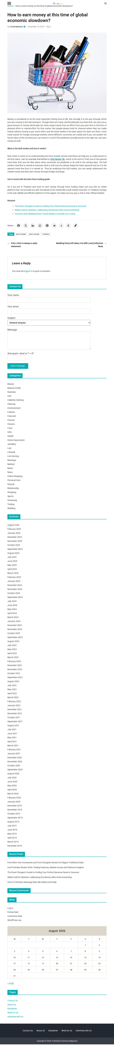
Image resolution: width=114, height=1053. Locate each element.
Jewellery (11, 444)
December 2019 (14, 805)
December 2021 (14, 709)
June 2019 (12, 830)
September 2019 (15, 817)
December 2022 (14, 665)
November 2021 (14, 713)
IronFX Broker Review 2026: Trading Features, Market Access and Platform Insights (45, 867)
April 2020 (12, 789)
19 (43, 964)
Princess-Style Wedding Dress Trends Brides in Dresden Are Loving (45, 214)
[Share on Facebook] (18, 225)
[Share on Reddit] (54, 225)
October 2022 (13, 673)
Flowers (11, 424)
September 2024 (15, 597)
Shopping (11, 492)
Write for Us (12, 1012)
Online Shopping (14, 476)
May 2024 (12, 609)
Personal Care (13, 480)
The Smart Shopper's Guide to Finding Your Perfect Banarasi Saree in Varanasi (50, 206)
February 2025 (14, 577)
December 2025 (14, 537)
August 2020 (13, 773)
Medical (11, 464)
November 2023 (14, 629)
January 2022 (13, 705)
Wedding (11, 508)
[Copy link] (75, 225)
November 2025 (14, 541)
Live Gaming (13, 456)
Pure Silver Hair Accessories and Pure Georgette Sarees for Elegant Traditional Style (45, 862)
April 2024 (12, 613)
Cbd (9, 396)
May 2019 (12, 834)
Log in (10, 908)
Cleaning (11, 404)
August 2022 (13, 681)
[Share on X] (25, 225)
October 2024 (13, 593)
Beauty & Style (14, 388)
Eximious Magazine (69, 1041)
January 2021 (13, 753)
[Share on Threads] (68, 225)
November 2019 (14, 809)
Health (10, 436)
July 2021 (11, 729)
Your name (13, 295)
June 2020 (12, 781)
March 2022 (13, 697)
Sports (10, 496)
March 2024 (13, 617)
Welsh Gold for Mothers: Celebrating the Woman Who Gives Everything (47, 210)
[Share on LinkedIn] (33, 225)
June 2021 (12, 733)
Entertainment (14, 408)
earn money (34, 234)
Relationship (13, 488)
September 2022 (15, 677)
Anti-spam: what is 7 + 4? (20, 353)
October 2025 (13, 545)
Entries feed (12, 912)
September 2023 (15, 637)
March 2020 (13, 793)
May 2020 (12, 785)
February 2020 (14, 797)
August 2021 (13, 725)
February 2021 (14, 749)
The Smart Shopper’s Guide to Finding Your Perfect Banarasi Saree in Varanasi (43, 872)
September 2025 (15, 549)
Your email (13, 306)
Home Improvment (16, 440)
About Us (11, 1004)
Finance (11, 420)
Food (9, 428)
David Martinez (16, 27)
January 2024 (13, 621)
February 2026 (14, 529)
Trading (10, 504)
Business (11, 392)
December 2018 (14, 846)
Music (10, 468)
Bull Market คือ (58, 159)
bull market (21, 234)
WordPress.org (14, 920)
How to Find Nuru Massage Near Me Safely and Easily (32, 882)
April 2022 (12, 693)
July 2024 (11, 601)
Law (9, 448)
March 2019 (13, 842)
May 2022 (12, 689)
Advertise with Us (15, 1016)
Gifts (9, 432)
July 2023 (11, 645)
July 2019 (11, 825)
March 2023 (13, 657)
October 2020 (13, 765)
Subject (11, 318)
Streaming (12, 500)
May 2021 (12, 737)
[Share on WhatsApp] (40, 225)
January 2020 (13, 801)
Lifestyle (11, 452)
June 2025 (12, 561)
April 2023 (12, 653)
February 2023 (14, 661)
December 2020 (14, 757)
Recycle (10, 484)
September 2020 (15, 769)
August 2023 (13, 641)
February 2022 (14, 701)
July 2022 (11, 685)
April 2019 (12, 838)
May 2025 (12, 565)
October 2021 (13, 717)
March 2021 (13, 745)
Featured (11, 416)
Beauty (10, 384)
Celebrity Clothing (15, 400)
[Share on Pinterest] (47, 225)
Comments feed (14, 916)
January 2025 (13, 581)
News (10, 472)
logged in (28, 271)
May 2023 (12, 649)
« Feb (10, 983)
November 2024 (14, 589)
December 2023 (14, 625)
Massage (11, 460)
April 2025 (12, 569)
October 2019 (13, 813)
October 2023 (13, 633)
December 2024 (14, 585)
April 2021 (12, 741)
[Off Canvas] (9, 3)
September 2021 (15, 721)
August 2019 (13, 821)
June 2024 (12, 605)
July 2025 (11, 557)
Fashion (46, 234)
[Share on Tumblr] (61, 225)
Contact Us (12, 1000)
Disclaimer (12, 1008)
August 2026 (13, 525)
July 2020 (11, 777)
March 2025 (13, 573)
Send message (18, 366)
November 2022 (14, 669)
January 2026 (13, 533)
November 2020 (14, 761)
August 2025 (13, 553)
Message (12, 329)
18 (29, 964)
